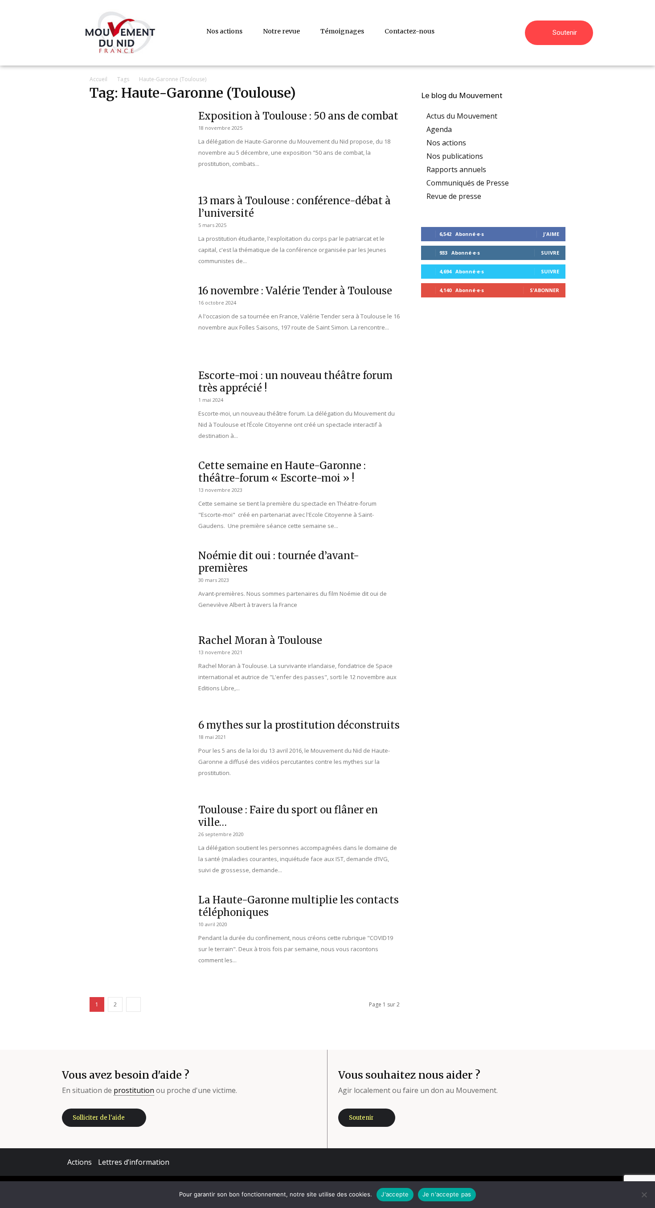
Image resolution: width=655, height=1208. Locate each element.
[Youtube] (582, 1162)
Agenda (439, 129)
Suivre (550, 252)
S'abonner (544, 290)
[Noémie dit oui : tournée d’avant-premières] (138, 582)
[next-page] (133, 1004)
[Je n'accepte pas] (643, 1194)
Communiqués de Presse (467, 183)
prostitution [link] (134, 1090)
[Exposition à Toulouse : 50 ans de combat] (138, 143)
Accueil (98, 79)
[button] (514, 31)
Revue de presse (453, 196)
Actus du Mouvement (461, 116)
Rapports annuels (456, 169)
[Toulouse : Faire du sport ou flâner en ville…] (138, 837)
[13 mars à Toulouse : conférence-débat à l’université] (138, 227)
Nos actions (446, 143)
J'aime (551, 234)
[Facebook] (502, 1162)
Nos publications (454, 156)
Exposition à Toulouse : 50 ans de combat (298, 116)
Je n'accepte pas (446, 1194)
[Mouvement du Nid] (120, 33)
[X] (555, 1162)
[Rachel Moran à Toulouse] (138, 667)
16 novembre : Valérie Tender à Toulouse (295, 290)
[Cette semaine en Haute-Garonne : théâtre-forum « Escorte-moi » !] (138, 492)
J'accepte (395, 1194)
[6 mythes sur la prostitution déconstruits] (138, 752)
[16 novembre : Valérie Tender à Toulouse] (138, 317)
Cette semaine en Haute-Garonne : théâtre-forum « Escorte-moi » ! (282, 471)
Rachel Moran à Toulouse (260, 640)
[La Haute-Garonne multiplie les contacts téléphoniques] (122, 916)
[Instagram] (528, 1162)
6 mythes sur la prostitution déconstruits (299, 725)
